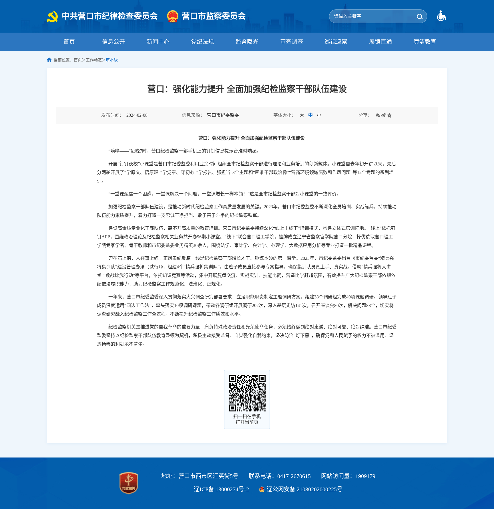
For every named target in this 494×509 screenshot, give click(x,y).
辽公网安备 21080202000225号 (304, 489)
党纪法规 (202, 42)
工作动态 (94, 60)
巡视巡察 (335, 42)
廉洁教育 (424, 42)
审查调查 (291, 42)
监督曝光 (247, 42)
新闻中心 (158, 42)
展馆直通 (380, 42)
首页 (69, 42)
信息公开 (113, 42)
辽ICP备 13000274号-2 (221, 489)
